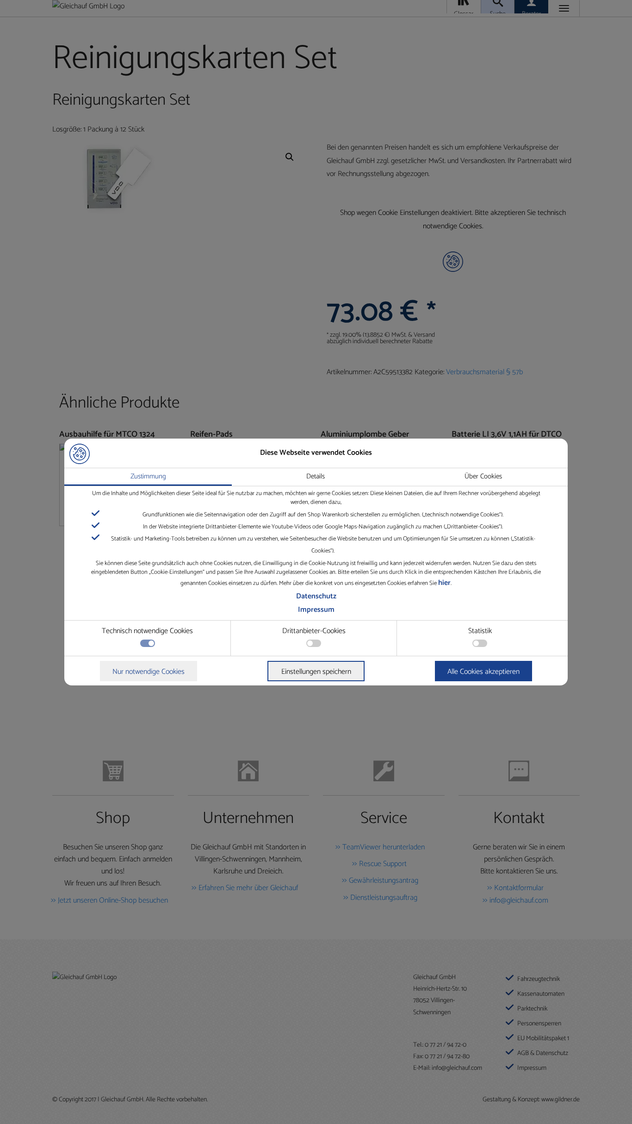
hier (444, 583)
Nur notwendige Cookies (148, 672)
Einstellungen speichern (316, 672)
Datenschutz (316, 596)
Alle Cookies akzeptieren (483, 672)
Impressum (316, 609)
